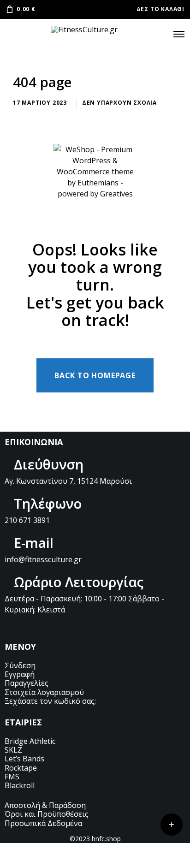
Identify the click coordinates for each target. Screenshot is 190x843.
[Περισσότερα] (171, 824)
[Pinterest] (51, 628)
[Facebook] (22, 628)
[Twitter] (8, 628)
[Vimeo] (65, 628)
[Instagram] (37, 628)
